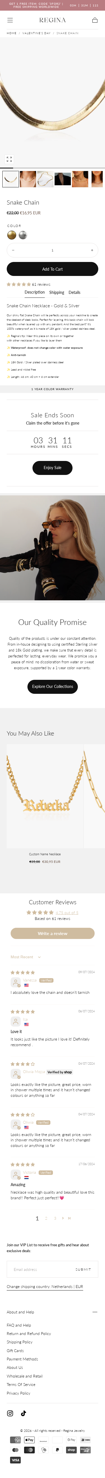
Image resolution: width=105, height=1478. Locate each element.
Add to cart (52, 269)
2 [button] (46, 1218)
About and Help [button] (20, 1312)
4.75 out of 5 (67, 912)
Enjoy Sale (52, 467)
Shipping (56, 293)
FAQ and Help (19, 1325)
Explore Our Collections (52, 686)
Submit (83, 1269)
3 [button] (55, 1218)
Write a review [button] (52, 933)
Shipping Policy (19, 1341)
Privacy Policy (18, 1393)
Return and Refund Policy (29, 1333)
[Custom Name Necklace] (45, 796)
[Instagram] (10, 1413)
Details (74, 293)
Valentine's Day (36, 33)
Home (12, 33)
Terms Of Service (21, 1384)
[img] (23, 972)
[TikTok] (23, 1413)
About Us (15, 1367)
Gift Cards (15, 1350)
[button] (10, 20)
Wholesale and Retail (25, 1376)
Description (35, 292)
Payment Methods (22, 1359)
